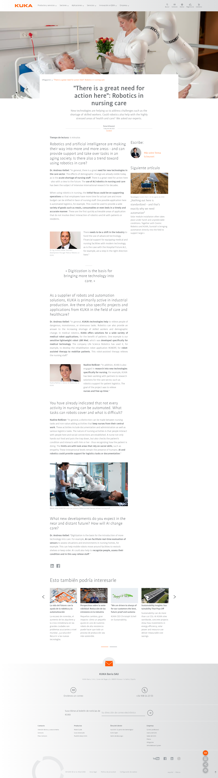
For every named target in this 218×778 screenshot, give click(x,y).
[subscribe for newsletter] (150, 713)
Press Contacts (42, 736)
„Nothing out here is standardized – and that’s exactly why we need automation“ (145, 206)
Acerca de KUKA (152, 733)
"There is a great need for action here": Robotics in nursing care (79, 80)
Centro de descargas (116, 736)
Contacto (40, 733)
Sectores (63, 6)
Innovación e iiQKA (107, 6)
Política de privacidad (108, 772)
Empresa (123, 6)
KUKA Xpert (114, 733)
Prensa (149, 739)
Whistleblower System (154, 745)
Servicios (90, 6)
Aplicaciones (77, 6)
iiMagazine (46, 80)
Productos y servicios (46, 6)
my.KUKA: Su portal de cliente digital (121, 730)
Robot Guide (78, 730)
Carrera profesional (153, 730)
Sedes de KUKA (151, 736)
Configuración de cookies (128, 772)
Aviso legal (93, 772)
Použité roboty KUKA (80, 736)
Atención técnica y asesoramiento (48, 730)
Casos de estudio (79, 733)
